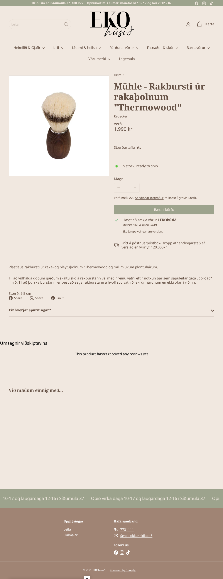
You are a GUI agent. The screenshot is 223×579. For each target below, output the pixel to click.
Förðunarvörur (122, 47)
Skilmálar (71, 535)
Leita (67, 529)
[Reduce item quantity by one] (118, 188)
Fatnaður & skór (161, 47)
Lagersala (127, 58)
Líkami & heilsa (85, 47)
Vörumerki (97, 58)
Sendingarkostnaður (149, 198)
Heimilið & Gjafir (27, 47)
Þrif (56, 47)
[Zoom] (59, 126)
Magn (118, 179)
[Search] (66, 24)
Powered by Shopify (123, 570)
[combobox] (40, 24)
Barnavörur (196, 47)
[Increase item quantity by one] (135, 188)
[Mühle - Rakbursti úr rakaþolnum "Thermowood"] (24, 438)
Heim (118, 75)
